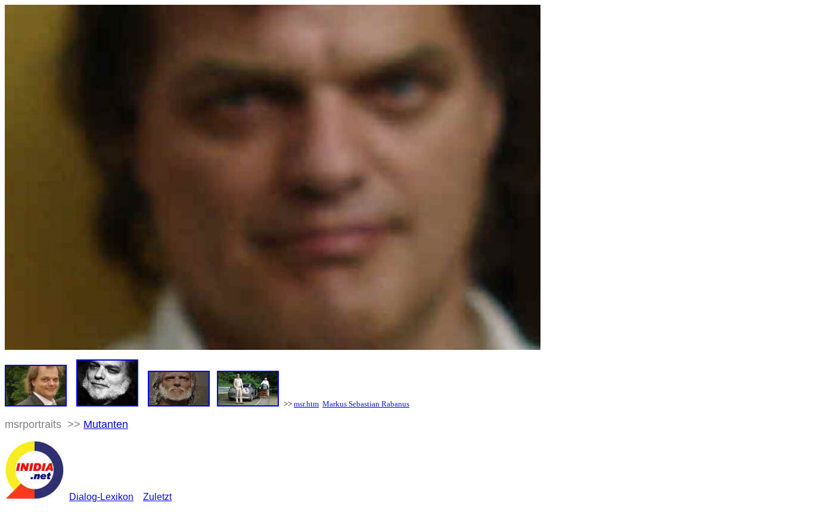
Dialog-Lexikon (101, 497)
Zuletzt (157, 497)
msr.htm (306, 403)
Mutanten (105, 424)
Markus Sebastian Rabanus (365, 403)
